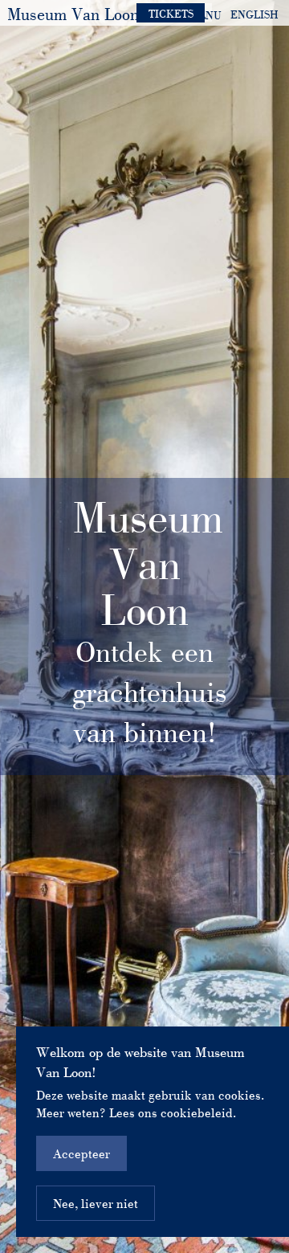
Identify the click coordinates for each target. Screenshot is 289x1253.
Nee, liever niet (95, 1203)
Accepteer (81, 1153)
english (254, 14)
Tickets (171, 13)
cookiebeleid (197, 1112)
